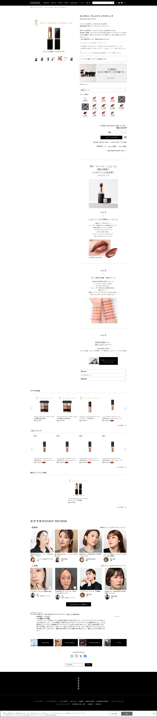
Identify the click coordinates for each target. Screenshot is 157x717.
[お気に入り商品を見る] (122, 3)
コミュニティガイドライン (62, 704)
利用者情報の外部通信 (102, 701)
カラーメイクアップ (38, 7)
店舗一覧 (88, 2)
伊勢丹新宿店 (64, 559)
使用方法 (84, 371)
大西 (38, 560)
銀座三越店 (112, 559)
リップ (45, 7)
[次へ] (125, 408)
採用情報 (98, 704)
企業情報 (90, 704)
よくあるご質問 (63, 701)
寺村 (112, 597)
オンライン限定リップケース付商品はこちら (94, 59)
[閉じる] (154, 714)
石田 (62, 560)
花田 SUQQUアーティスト (43, 596)
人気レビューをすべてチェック (111, 566)
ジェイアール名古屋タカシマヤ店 (45, 559)
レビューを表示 (112, 146)
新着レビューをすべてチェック (111, 527)
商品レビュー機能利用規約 (72, 614)
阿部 (86, 560)
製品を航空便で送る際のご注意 (115, 150)
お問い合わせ (73, 701)
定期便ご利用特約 (90, 701)
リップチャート (86, 375)
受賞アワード (85, 90)
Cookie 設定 (113, 713)
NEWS (66, 2)
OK (127, 713)
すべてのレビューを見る (78, 604)
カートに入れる (112, 137)
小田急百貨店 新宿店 (90, 559)
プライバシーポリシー (116, 701)
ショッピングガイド (38, 701)
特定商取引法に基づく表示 (78, 704)
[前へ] (31, 408)
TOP (31, 7)
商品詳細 (84, 379)
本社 (38, 594)
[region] (78, 714)
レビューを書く (122, 146)
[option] (44, 408)
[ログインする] (116, 3)
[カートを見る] (124, 3)
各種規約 (81, 701)
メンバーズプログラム (51, 701)
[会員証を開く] (119, 3)
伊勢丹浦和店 (114, 596)
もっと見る (120, 425)
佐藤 (111, 560)
